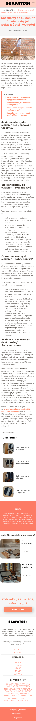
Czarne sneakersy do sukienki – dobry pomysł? (19, 109)
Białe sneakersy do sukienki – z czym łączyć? (19, 104)
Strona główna (5, 10)
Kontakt (18, 653)
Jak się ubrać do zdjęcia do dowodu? (23, 492)
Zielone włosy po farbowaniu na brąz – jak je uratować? (18, 690)
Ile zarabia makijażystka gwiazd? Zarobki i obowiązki (28, 565)
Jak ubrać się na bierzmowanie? (23, 463)
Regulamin (18, 718)
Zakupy (18, 671)
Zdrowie (18, 674)
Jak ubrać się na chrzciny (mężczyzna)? (23, 477)
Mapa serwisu (18, 714)
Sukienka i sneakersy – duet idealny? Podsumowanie (18, 114)
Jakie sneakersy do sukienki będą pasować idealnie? (18, 98)
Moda (14, 10)
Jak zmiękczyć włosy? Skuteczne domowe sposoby (18, 700)
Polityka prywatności (18, 710)
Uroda (18, 668)
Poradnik (18, 665)
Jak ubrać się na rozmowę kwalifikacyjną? (23, 448)
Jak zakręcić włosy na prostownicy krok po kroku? (18, 695)
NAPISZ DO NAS (18, 609)
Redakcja (18, 650)
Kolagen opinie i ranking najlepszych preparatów (18, 685)
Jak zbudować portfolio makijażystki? (28, 541)
